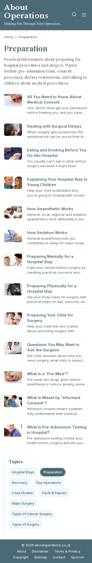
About (21, 551)
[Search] (74, 15)
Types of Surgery (25, 524)
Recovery (19, 482)
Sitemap (40, 557)
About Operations (26, 11)
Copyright (21, 557)
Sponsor (77, 557)
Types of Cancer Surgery (32, 514)
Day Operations (48, 482)
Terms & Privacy (67, 551)
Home (8, 37)
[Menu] (84, 15)
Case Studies (22, 493)
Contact (59, 557)
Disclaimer (40, 551)
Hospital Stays (23, 472)
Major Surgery (23, 503)
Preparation (52, 472)
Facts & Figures (54, 493)
